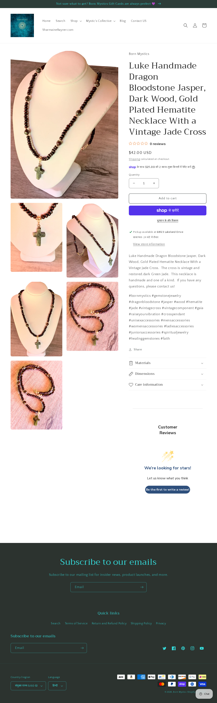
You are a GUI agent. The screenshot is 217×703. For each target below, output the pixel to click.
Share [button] (138, 349)
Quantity (134, 174)
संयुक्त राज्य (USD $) (26, 685)
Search (56, 623)
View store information (149, 244)
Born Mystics (179, 692)
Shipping (134, 159)
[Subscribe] (141, 587)
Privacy (161, 623)
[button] (75, 21)
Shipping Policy (141, 623)
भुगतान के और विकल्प (167, 220)
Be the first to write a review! (167, 490)
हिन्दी (55, 685)
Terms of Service (76, 623)
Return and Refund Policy (109, 623)
